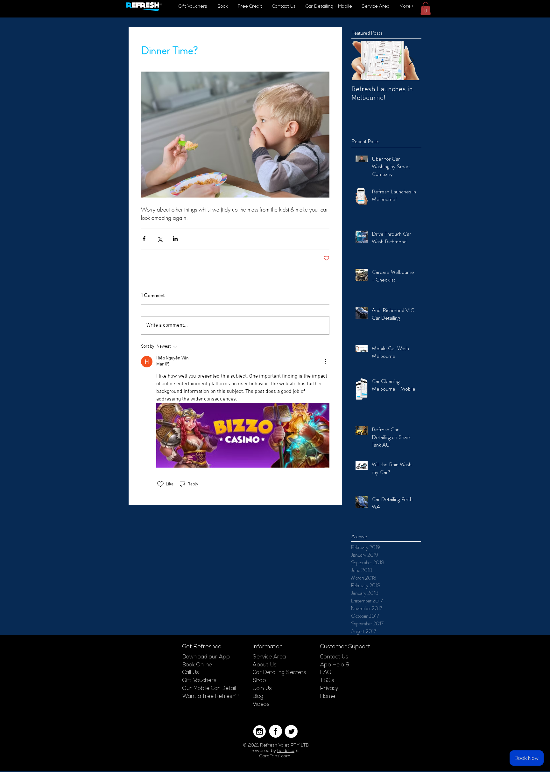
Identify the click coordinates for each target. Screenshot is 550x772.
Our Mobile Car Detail (209, 688)
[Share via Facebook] (144, 239)
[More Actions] (325, 361)
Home (327, 696)
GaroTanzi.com (274, 756)
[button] (425, 8)
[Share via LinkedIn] (175, 239)
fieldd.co (285, 750)
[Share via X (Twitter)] (160, 239)
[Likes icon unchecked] (160, 484)
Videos (261, 704)
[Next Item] (411, 61)
